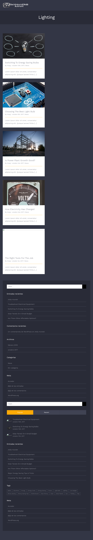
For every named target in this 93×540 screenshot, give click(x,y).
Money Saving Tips (23, 493)
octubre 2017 (13, 350)
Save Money (44, 493)
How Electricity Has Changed (24, 191)
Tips (78, 493)
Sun (67, 493)
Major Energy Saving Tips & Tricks (21, 473)
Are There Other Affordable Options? (22, 318)
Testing (72, 493)
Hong (8, 65)
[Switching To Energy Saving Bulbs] (9, 428)
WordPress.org (13, 395)
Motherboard (35, 493)
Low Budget (73, 490)
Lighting (65, 490)
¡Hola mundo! (13, 299)
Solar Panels (59, 493)
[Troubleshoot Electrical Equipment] (9, 421)
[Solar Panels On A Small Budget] (9, 435)
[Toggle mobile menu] (89, 6)
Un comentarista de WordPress (20, 332)
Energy (23, 490)
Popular (20, 412)
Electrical (16, 490)
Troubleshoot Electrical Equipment (21, 304)
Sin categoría (13, 368)
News (27, 65)
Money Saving (12, 493)
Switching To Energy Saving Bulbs (24, 44)
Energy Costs (31, 490)
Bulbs (9, 490)
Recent (46, 412)
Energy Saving (42, 490)
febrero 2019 (13, 345)
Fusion (50, 490)
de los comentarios (17, 391)
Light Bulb (57, 490)
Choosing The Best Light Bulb (24, 93)
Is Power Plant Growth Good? (24, 142)
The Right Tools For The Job (24, 240)
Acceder (11, 381)
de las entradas (15, 386)
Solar (52, 493)
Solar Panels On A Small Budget (20, 314)
